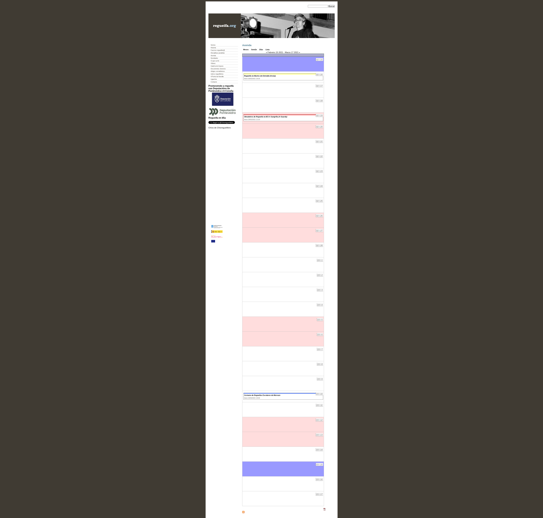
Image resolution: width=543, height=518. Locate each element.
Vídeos (213, 63)
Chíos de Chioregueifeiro (219, 128)
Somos (213, 45)
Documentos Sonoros (218, 69)
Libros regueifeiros (217, 74)
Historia (213, 47)
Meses (246, 50)
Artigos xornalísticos (218, 71)
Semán (254, 50)
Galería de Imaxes (217, 66)
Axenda (213, 55)
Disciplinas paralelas (218, 53)
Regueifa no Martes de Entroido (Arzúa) (260, 76)
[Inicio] (224, 37)
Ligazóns (214, 79)
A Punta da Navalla (217, 76)
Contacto (214, 82)
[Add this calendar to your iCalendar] (324, 510)
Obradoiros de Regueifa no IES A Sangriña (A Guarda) (265, 117)
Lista (268, 50)
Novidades (214, 58)
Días (261, 50)
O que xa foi (215, 61)
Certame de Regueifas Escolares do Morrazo (262, 395)
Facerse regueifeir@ (218, 50)
